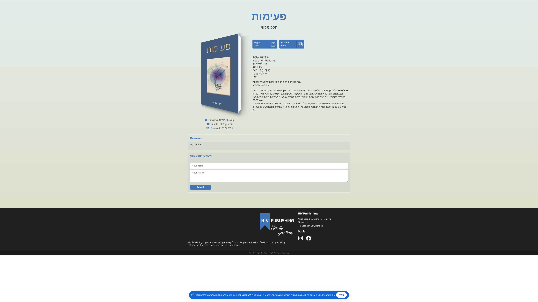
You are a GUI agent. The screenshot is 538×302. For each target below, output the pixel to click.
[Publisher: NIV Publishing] (207, 120)
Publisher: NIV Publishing (221, 120)
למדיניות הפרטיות (208, 295)
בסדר (341, 295)
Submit (200, 187)
